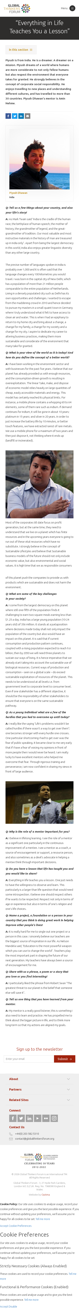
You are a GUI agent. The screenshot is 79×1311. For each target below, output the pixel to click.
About (13, 1078)
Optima (46, 1194)
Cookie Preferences (20, 1225)
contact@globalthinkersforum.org (34, 1138)
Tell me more (43, 1219)
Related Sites (18, 1099)
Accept (4, 1225)
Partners (15, 1089)
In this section (18, 49)
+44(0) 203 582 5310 (27, 1133)
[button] (27, 116)
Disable (13, 1306)
